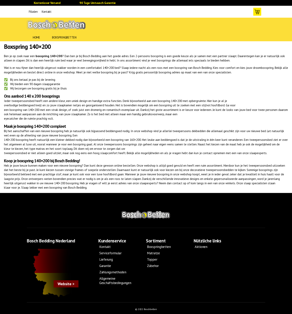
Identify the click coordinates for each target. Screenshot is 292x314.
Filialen (33, 11)
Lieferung (106, 259)
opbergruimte (197, 101)
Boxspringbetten (64, 37)
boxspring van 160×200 (126, 140)
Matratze (153, 253)
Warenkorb (257, 12)
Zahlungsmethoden (112, 272)
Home (36, 37)
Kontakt (46, 11)
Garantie (105, 266)
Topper (152, 259)
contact (208, 153)
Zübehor (153, 266)
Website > (66, 283)
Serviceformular (110, 253)
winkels (230, 183)
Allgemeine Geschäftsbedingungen (115, 280)
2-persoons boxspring (149, 56)
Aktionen (201, 247)
